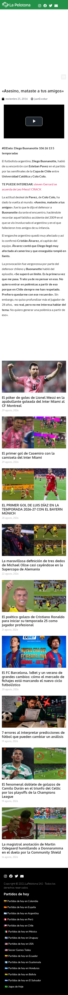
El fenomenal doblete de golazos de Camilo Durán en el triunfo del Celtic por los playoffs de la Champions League (31, 790)
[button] (63, 76)
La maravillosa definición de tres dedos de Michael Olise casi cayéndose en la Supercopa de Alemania (33, 565)
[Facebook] (45, 5)
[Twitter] (50, 5)
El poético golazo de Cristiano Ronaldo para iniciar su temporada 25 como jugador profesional (33, 621)
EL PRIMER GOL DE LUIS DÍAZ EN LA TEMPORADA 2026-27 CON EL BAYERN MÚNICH (32, 509)
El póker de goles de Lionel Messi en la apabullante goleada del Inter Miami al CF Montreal (33, 401)
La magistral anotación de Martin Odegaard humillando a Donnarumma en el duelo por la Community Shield (32, 848)
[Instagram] (39, 5)
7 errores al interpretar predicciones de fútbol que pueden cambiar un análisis (33, 734)
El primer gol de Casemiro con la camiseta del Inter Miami (28, 455)
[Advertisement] (34, 38)
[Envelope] (56, 5)
